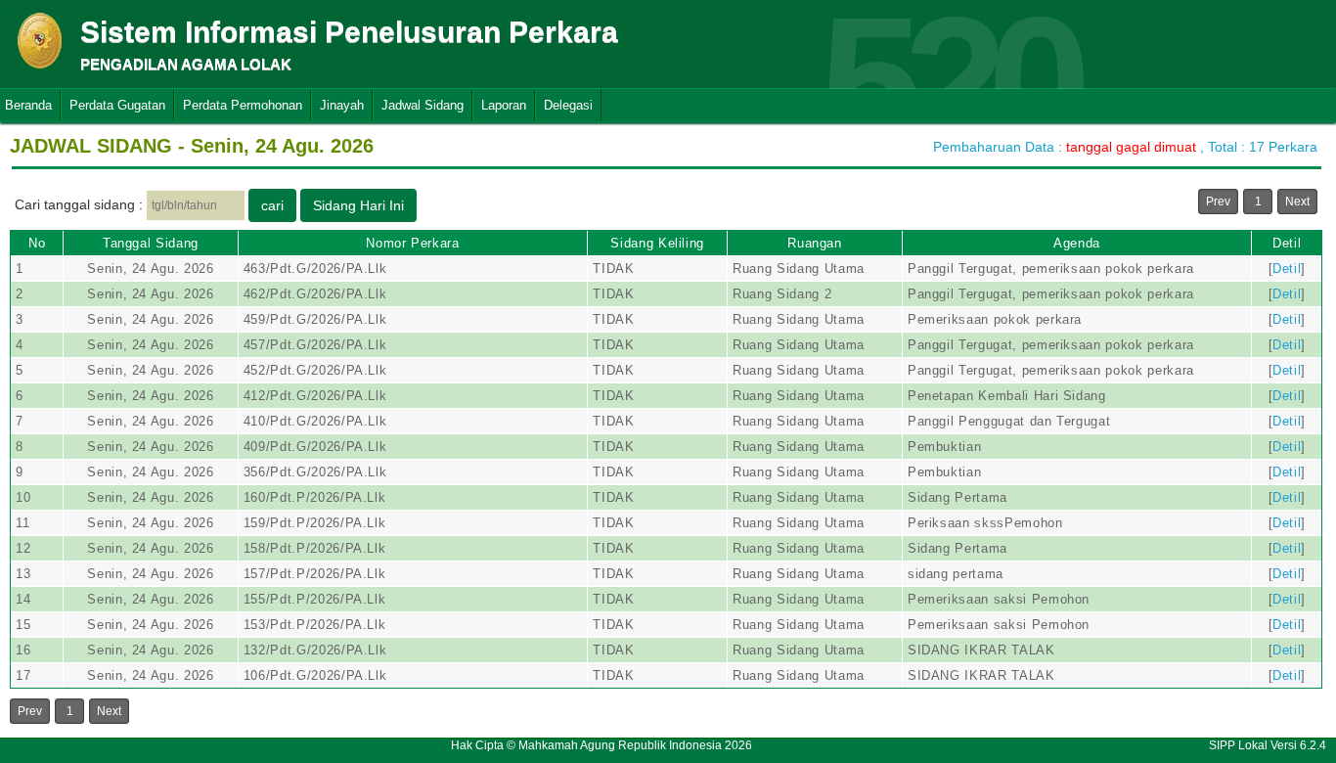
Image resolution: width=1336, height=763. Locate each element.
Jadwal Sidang (422, 105)
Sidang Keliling (657, 243)
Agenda (1076, 243)
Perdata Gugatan (117, 105)
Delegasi (568, 105)
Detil (1286, 243)
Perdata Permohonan (242, 105)
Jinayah (342, 105)
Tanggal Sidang (151, 243)
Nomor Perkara (412, 243)
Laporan (503, 105)
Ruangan (814, 243)
